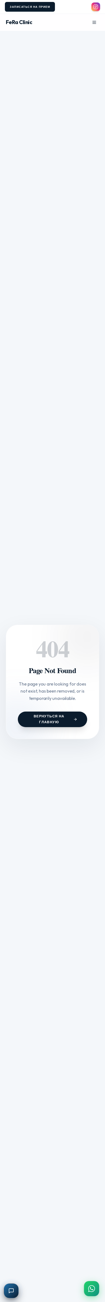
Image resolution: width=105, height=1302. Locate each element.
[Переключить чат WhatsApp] (91, 1288)
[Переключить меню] (94, 22)
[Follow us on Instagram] (95, 6)
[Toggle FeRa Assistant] (11, 1291)
